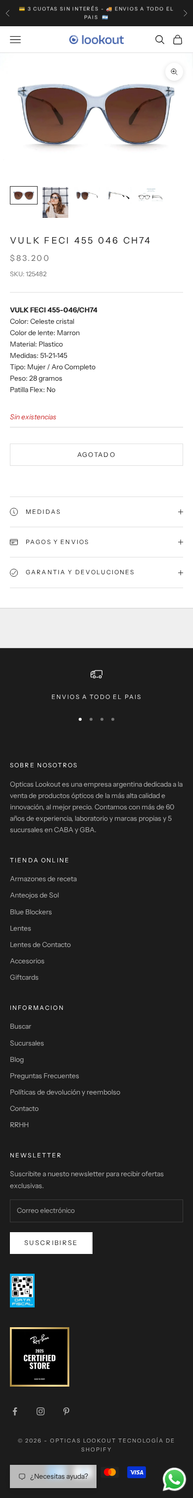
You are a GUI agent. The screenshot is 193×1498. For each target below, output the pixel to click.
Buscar (20, 1026)
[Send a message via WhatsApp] (174, 1479)
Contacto (24, 1108)
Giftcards (24, 977)
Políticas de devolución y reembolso (65, 1092)
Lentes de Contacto (40, 944)
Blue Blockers (31, 911)
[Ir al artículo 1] (24, 195)
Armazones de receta (43, 878)
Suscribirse (51, 1243)
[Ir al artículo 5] (150, 195)
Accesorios (27, 960)
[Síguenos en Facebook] (15, 1411)
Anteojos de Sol (34, 895)
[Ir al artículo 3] (87, 195)
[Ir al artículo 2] (55, 202)
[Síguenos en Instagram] (41, 1411)
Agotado (96, 454)
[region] (96, 685)
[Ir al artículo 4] (119, 195)
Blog (17, 1059)
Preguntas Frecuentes (44, 1075)
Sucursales (27, 1043)
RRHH (19, 1124)
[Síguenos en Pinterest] (66, 1411)
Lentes (20, 928)
